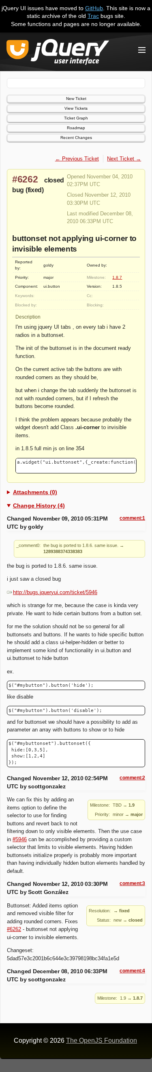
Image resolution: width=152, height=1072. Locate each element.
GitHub (94, 8)
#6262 (25, 179)
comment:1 (132, 518)
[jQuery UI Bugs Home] (57, 53)
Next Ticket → (124, 159)
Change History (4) (39, 505)
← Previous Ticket (77, 159)
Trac (93, 16)
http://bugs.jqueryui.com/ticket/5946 (55, 592)
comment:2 (132, 778)
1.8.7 (117, 277)
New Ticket (76, 98)
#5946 (20, 839)
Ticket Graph (76, 118)
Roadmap (76, 128)
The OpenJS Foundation (101, 1040)
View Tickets (76, 108)
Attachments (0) (35, 492)
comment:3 (132, 883)
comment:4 (132, 971)
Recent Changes (76, 137)
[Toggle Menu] (142, 50)
